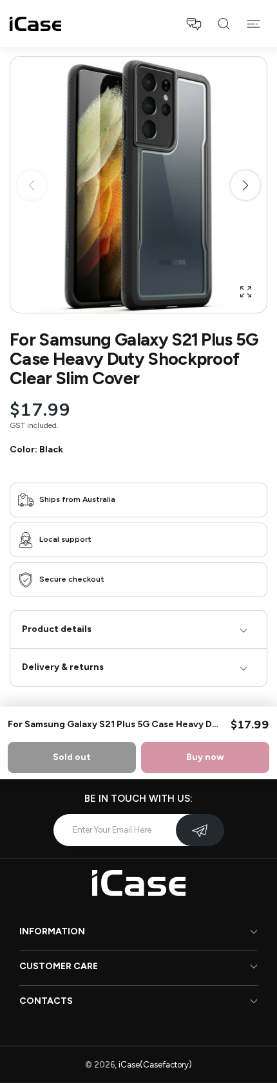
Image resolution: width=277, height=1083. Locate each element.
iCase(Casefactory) (155, 1064)
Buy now (205, 757)
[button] (194, 24)
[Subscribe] (200, 830)
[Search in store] (223, 24)
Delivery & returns (63, 667)
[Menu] (253, 24)
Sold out (72, 757)
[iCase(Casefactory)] (35, 24)
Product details (56, 629)
